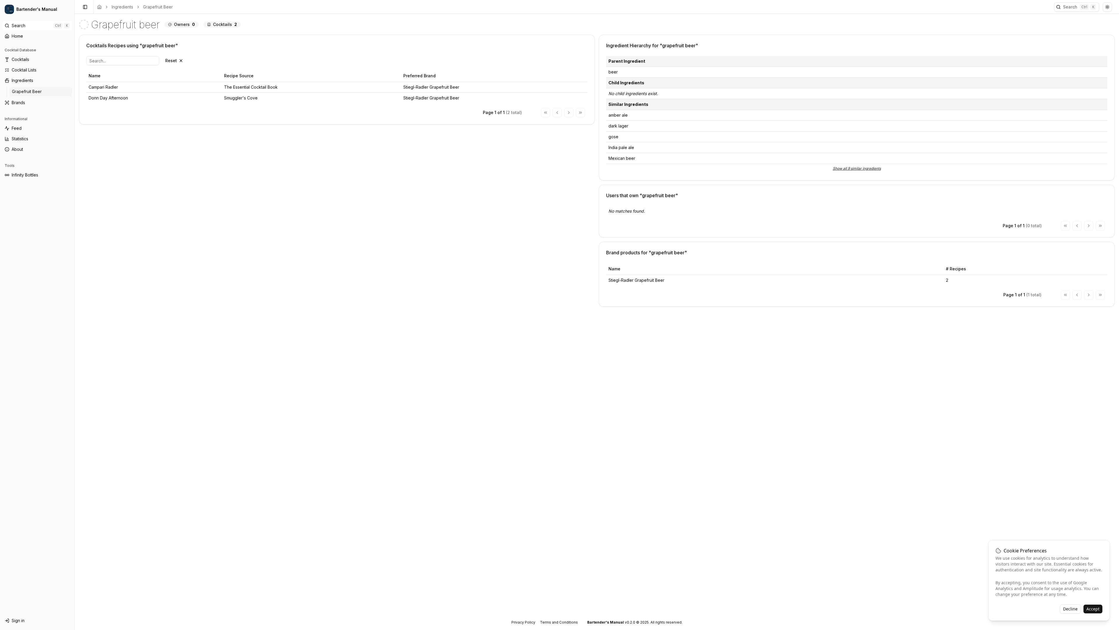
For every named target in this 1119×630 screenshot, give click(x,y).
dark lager (618, 125)
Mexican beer (621, 158)
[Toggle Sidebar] (74, 315)
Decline (1070, 609)
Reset (171, 60)
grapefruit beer (158, 6)
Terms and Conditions (559, 622)
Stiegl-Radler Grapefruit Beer (636, 280)
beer (613, 71)
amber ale (618, 115)
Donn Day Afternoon (108, 97)
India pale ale (621, 147)
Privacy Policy (523, 622)
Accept (1092, 609)
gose (613, 136)
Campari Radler (103, 87)
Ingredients (122, 6)
